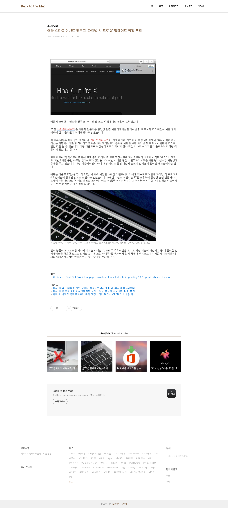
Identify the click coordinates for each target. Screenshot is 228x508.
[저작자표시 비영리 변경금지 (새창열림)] (86, 308)
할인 (151, 458)
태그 (161, 6)
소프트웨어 (120, 453)
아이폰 (108, 453)
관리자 (124, 504)
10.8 (152, 472)
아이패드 (74, 467)
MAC (120, 458)
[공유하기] (61, 308)
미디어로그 (174, 6)
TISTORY (115, 504)
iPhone (86, 467)
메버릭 (82, 453)
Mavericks (113, 467)
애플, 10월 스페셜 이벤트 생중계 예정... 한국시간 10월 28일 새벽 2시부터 (94, 287)
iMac (73, 458)
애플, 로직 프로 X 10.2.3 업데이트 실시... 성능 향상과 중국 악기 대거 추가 (94, 291)
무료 (102, 458)
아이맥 (115, 463)
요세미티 (96, 472)
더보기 (71, 482)
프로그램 (143, 467)
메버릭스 (141, 458)
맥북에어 (147, 453)
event (167, 277)
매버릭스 (83, 458)
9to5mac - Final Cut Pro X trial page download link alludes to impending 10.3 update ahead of (108, 277)
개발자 (73, 472)
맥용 (94, 458)
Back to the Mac (33, 6)
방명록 (201, 6)
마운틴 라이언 (121, 472)
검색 (204, 456)
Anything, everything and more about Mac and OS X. (79, 395)
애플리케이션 (150, 463)
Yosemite (99, 467)
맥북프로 (74, 463)
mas (73, 453)
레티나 (104, 463)
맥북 (154, 467)
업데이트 (84, 472)
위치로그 (188, 6)
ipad (111, 458)
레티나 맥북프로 (138, 472)
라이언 (132, 467)
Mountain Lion (90, 463)
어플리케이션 (95, 453)
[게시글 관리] (65, 308)
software (135, 463)
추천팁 (130, 458)
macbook (134, 453)
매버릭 (108, 472)
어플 (124, 463)
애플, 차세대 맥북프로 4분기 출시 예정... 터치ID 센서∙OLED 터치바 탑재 (93, 294)
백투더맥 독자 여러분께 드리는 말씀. (36, 453)
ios (157, 453)
